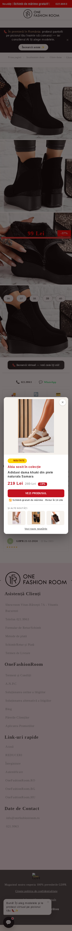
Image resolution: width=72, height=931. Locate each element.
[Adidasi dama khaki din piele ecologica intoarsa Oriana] (17, 518)
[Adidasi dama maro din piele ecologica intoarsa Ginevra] (55, 518)
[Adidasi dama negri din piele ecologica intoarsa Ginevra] (36, 518)
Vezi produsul (36, 493)
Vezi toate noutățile (36, 529)
